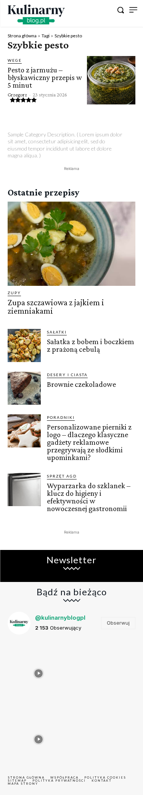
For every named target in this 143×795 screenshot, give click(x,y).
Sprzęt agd (62, 476)
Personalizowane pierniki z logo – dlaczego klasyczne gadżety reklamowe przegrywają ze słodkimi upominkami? (89, 442)
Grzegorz (17, 94)
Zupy (14, 292)
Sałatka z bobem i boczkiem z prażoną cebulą (90, 345)
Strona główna (22, 35)
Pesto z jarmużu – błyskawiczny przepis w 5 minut (45, 77)
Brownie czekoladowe (81, 384)
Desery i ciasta (67, 374)
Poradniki (61, 417)
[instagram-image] (39, 672)
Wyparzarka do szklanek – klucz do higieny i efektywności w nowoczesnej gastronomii (88, 497)
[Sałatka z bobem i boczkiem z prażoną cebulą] (24, 345)
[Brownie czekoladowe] (24, 388)
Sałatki (57, 332)
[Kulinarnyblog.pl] (36, 14)
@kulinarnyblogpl (60, 617)
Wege (15, 60)
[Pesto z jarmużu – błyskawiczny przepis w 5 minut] (111, 80)
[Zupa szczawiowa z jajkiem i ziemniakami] (71, 244)
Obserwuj (118, 623)
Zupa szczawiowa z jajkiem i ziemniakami (56, 307)
